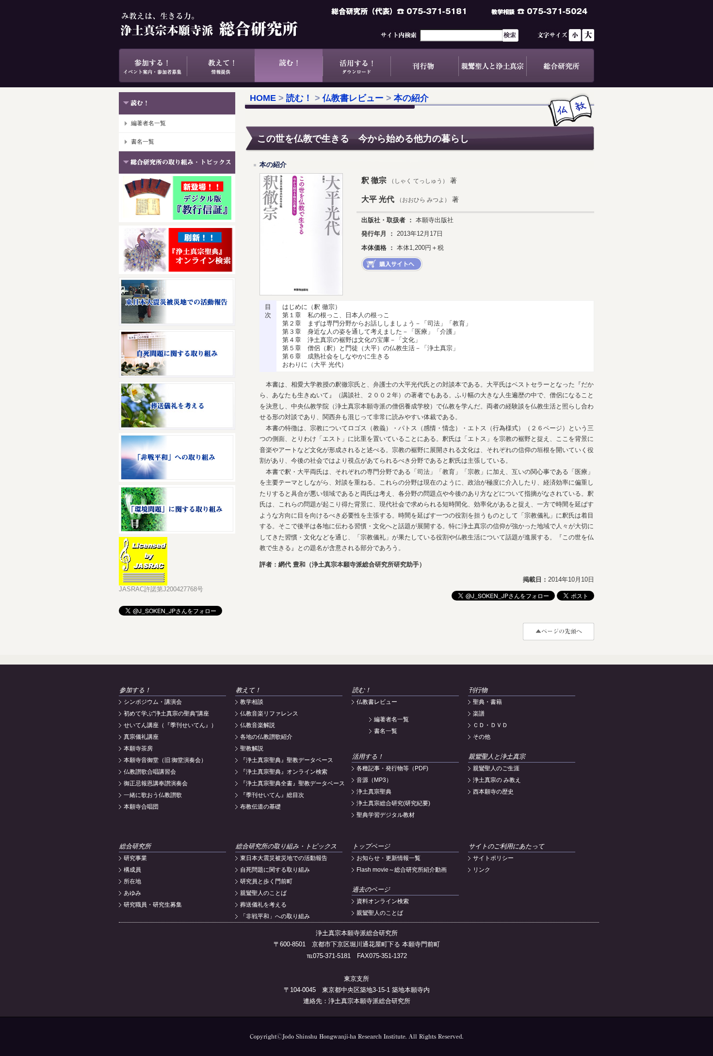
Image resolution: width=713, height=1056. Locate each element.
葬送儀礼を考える (263, 904)
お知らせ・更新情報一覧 (388, 858)
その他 (481, 736)
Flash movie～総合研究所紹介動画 (401, 869)
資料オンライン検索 (382, 901)
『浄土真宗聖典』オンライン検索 (283, 771)
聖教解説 (251, 748)
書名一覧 (142, 141)
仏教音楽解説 (257, 725)
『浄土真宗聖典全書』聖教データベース (292, 783)
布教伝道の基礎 (260, 806)
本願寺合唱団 (141, 806)
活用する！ (356, 65)
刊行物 (424, 65)
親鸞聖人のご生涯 (496, 768)
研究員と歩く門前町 (266, 881)
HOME (263, 98)
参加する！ (153, 65)
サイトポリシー (493, 858)
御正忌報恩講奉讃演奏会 (156, 783)
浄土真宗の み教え (497, 780)
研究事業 (135, 858)
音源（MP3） (374, 780)
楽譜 (479, 713)
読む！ (289, 65)
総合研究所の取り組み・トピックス (286, 846)
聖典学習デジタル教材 (385, 815)
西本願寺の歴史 (493, 791)
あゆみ (132, 893)
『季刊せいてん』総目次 (272, 795)
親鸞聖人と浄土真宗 (492, 65)
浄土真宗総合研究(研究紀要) (393, 803)
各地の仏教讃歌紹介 (266, 736)
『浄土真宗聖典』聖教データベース (286, 760)
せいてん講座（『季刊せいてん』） (170, 725)
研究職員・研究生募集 (153, 904)
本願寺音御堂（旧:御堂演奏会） (165, 760)
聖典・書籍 (487, 702)
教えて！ (221, 65)
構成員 (132, 869)
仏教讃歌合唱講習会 (150, 771)
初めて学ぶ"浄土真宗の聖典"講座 (166, 713)
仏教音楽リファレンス (269, 713)
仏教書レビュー (353, 98)
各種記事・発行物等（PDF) (392, 768)
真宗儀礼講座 (141, 736)
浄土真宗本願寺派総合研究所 (223, 24)
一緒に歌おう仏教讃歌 (153, 795)
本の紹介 (411, 98)
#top (558, 631)
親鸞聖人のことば (263, 893)
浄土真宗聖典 (373, 791)
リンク (481, 869)
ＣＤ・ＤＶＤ (490, 725)
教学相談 (251, 702)
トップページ (371, 846)
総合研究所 (560, 65)
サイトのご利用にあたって (506, 846)
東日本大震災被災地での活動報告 (283, 858)
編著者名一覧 (148, 123)
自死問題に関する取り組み (275, 869)
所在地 (132, 881)
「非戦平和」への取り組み (275, 916)
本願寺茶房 (138, 748)
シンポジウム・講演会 (153, 702)
